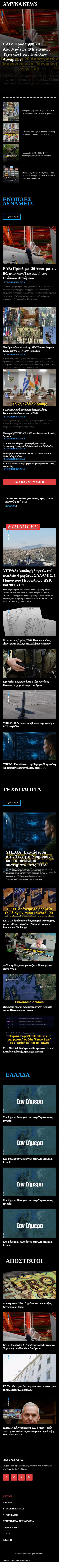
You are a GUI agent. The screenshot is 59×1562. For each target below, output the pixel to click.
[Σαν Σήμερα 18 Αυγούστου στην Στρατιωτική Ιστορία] (29, 1182)
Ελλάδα (11, 506)
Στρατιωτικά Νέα (14, 282)
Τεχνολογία (22, 789)
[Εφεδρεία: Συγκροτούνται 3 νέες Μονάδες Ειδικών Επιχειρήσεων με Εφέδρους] (29, 663)
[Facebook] (6, 1477)
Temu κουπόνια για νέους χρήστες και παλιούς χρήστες (30, 499)
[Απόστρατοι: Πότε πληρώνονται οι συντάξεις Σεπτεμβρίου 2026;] (29, 1285)
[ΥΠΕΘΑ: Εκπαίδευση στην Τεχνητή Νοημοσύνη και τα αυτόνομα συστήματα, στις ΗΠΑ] (29, 746)
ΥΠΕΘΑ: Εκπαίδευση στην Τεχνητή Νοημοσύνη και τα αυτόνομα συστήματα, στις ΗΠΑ (29, 766)
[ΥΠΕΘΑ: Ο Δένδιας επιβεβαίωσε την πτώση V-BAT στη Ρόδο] (29, 704)
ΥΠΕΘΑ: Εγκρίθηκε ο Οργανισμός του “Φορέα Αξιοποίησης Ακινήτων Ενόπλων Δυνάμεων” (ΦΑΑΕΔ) (38, 175)
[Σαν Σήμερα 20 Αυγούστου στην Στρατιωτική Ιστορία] (29, 1099)
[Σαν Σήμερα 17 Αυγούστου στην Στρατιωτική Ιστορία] (29, 1223)
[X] (21, 1477)
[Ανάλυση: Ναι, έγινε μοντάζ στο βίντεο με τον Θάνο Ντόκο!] (29, 947)
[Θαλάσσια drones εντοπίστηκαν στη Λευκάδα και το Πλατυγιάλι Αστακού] (29, 988)
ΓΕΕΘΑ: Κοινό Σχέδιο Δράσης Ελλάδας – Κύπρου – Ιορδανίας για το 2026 (26, 411)
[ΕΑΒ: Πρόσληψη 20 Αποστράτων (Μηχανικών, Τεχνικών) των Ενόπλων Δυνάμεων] (29, 245)
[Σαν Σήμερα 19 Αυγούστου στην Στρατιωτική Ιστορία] (29, 1140)
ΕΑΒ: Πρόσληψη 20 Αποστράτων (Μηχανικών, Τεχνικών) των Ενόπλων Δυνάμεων (29, 273)
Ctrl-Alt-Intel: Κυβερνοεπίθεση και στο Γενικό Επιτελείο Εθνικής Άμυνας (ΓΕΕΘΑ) (28, 1050)
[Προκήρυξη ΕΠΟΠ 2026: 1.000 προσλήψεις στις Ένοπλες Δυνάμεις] (11, 153)
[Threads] (29, 1477)
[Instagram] (14, 1477)
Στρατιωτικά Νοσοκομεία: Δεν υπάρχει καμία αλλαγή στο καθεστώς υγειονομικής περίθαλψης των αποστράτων (29, 1431)
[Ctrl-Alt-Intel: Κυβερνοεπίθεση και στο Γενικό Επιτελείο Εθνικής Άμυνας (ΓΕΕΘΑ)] (29, 1030)
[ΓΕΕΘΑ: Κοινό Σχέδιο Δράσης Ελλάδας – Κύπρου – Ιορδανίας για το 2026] (11, 132)
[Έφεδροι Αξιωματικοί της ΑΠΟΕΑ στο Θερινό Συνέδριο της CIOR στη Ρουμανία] (11, 111)
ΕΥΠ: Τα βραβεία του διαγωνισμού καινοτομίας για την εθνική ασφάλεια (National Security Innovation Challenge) (29, 924)
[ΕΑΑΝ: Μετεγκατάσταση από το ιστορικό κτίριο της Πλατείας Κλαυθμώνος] (29, 1368)
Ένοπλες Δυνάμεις (18, 201)
